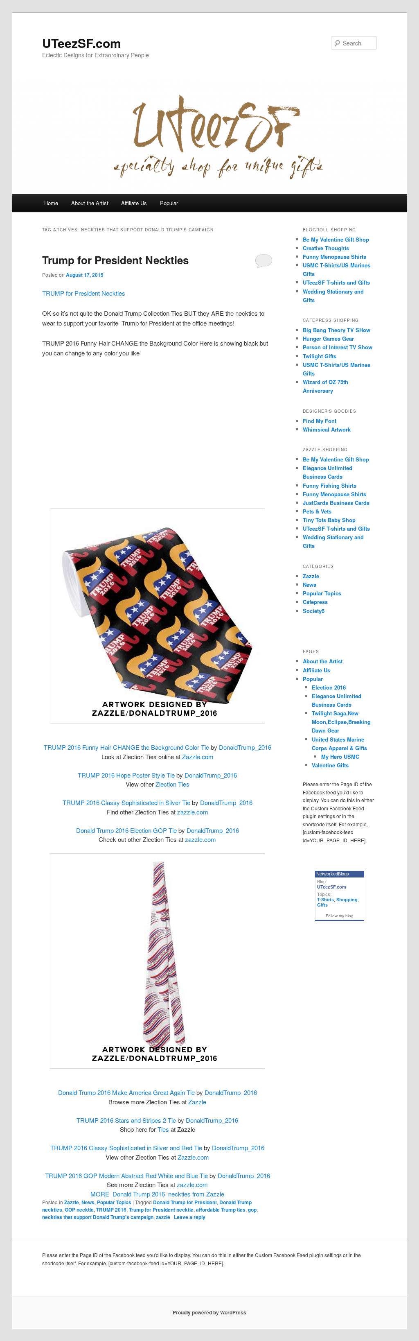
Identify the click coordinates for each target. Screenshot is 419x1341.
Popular (169, 203)
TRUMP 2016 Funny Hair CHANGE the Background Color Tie (126, 747)
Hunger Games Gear (328, 338)
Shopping (347, 899)
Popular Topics (114, 1202)
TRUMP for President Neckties (83, 293)
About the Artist (89, 203)
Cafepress (315, 602)
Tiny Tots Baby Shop (329, 520)
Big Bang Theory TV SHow (336, 330)
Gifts (322, 904)
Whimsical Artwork (327, 429)
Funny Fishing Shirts (329, 485)
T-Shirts (325, 899)
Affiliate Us (134, 203)
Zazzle (197, 1101)
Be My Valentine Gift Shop (336, 239)
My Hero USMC (340, 756)
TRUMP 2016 (111, 1209)
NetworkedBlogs (332, 873)
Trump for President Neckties (115, 259)
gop (252, 1209)
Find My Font (319, 421)
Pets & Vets (317, 511)
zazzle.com (192, 811)
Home (51, 203)
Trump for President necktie (161, 1209)
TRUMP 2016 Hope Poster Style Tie (126, 775)
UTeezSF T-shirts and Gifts (336, 282)
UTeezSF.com (81, 43)
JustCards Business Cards (336, 503)
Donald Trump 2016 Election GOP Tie (126, 830)
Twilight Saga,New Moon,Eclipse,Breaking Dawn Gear (341, 721)
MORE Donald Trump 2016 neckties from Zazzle (157, 1193)
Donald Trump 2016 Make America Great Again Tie (126, 1092)
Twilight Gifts (319, 356)
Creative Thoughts (326, 248)
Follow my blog (340, 916)
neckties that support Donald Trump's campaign (97, 1217)
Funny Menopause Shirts (334, 256)
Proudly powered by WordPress (209, 1312)
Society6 (313, 611)
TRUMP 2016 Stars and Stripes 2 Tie (126, 1120)
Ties (163, 1129)
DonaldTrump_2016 (245, 747)
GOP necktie (79, 1209)
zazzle (163, 1217)
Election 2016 (329, 687)
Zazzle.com (198, 756)
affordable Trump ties (221, 1209)
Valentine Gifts (330, 765)
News (88, 1202)
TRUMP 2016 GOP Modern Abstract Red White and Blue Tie (126, 1175)
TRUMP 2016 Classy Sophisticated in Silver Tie (126, 802)
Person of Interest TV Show (337, 347)
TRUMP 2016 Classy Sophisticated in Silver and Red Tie (126, 1147)
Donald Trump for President (185, 1202)
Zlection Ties (172, 784)
